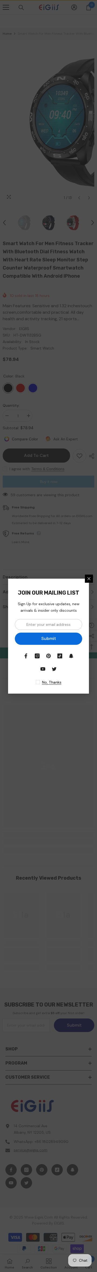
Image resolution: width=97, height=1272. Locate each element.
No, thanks (51, 682)
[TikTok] (59, 656)
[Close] (89, 579)
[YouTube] (42, 669)
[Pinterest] (48, 656)
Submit (48, 638)
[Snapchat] (71, 656)
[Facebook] (26, 656)
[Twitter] (54, 669)
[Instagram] (37, 656)
